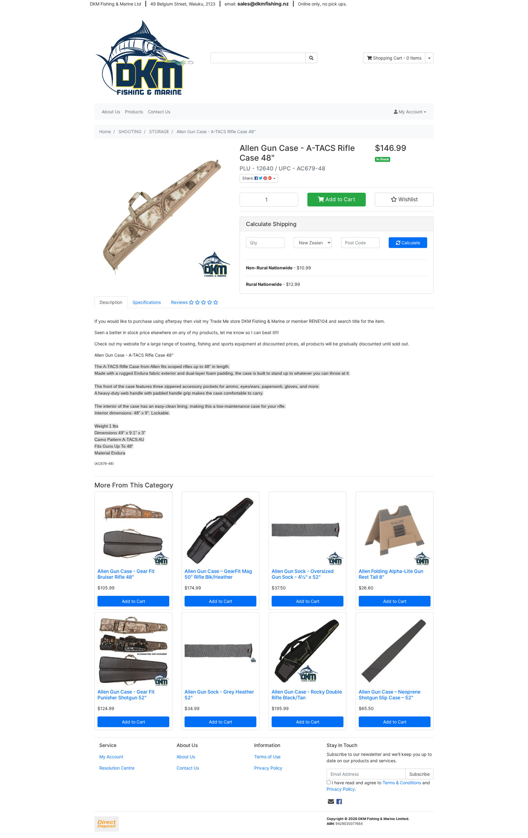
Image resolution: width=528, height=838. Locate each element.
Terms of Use (267, 756)
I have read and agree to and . (378, 786)
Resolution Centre (116, 768)
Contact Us (159, 111)
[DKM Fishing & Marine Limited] (145, 57)
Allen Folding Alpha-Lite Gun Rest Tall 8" (391, 574)
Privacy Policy (268, 768)
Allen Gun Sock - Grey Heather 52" (219, 695)
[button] (410, 111)
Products (134, 111)
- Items (397, 57)
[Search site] (311, 58)
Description (111, 302)
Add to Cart (339, 199)
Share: (248, 178)
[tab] (110, 302)
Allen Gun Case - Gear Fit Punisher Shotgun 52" (126, 695)
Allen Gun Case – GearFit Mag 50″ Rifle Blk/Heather (218, 574)
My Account (111, 756)
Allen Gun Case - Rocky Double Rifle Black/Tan (307, 695)
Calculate (410, 242)
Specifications (147, 302)
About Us (111, 111)
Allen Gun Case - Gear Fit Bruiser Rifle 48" (126, 574)
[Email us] (331, 801)
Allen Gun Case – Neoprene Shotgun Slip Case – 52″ (389, 695)
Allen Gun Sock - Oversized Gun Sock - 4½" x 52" (303, 574)
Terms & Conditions (402, 782)
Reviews (180, 302)
